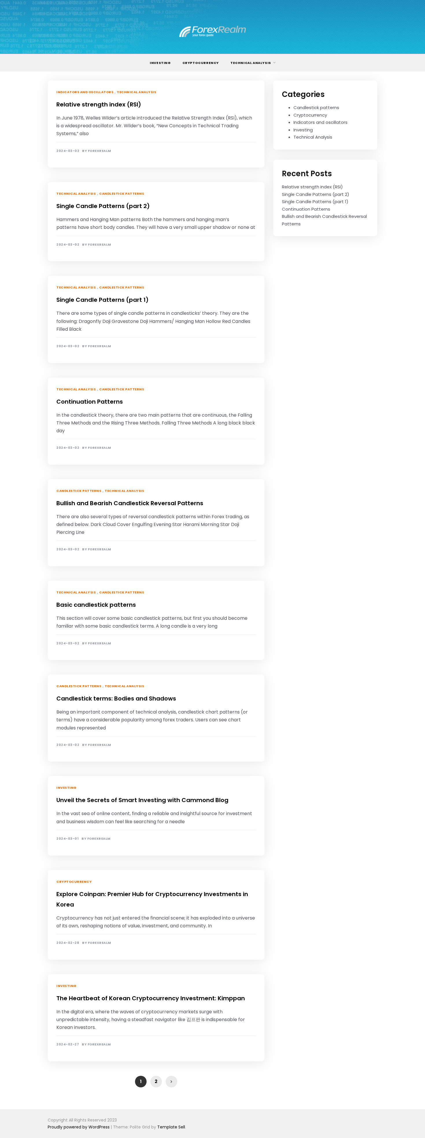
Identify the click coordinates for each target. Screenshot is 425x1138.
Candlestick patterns (121, 193)
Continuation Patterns (89, 402)
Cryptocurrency (200, 62)
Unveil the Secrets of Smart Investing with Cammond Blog (142, 800)
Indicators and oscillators (84, 92)
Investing (160, 62)
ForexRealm (99, 151)
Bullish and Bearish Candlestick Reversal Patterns (129, 503)
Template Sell (171, 1127)
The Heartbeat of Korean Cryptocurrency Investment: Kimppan (150, 998)
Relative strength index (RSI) (98, 104)
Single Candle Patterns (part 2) (103, 206)
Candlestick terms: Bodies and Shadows (116, 698)
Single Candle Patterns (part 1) (102, 300)
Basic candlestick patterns (96, 605)
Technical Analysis (250, 62)
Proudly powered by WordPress (79, 1127)
